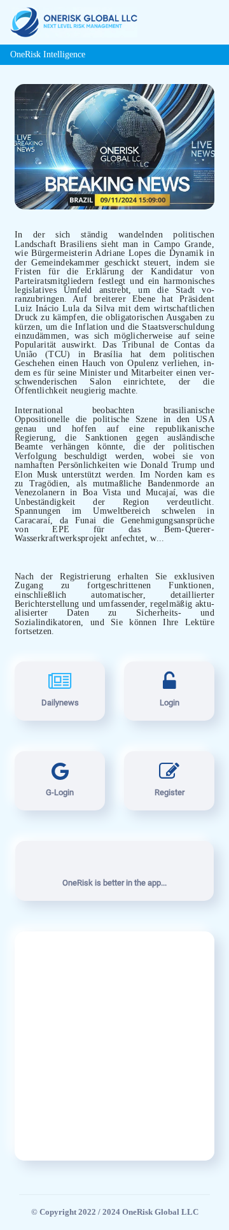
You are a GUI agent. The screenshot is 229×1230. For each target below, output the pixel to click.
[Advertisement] (114, 1046)
